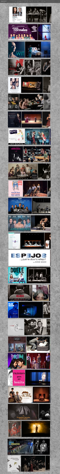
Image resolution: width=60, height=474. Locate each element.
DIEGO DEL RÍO (3, 1)
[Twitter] (29, 473)
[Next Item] (50, 14)
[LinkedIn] (30, 473)
